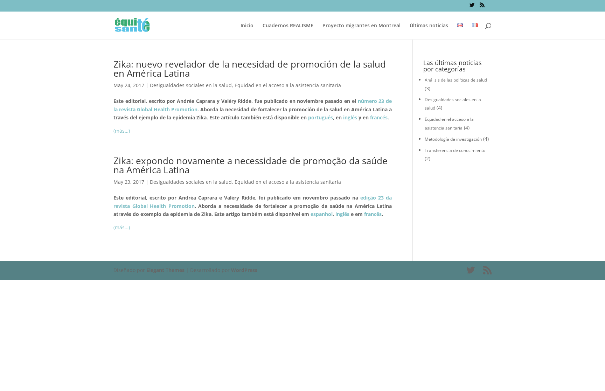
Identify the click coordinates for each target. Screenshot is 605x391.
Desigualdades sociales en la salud (191, 85)
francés (379, 117)
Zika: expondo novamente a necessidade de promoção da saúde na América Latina (250, 165)
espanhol (322, 214)
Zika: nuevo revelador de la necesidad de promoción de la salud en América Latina (249, 68)
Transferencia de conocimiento (455, 150)
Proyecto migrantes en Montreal (361, 26)
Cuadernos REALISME (288, 26)
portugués (320, 117)
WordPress (244, 270)
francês (373, 214)
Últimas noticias (429, 26)
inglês (342, 214)
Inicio (247, 26)
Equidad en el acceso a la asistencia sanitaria (288, 85)
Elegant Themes (165, 270)
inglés (350, 117)
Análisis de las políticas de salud (456, 80)
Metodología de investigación (453, 139)
